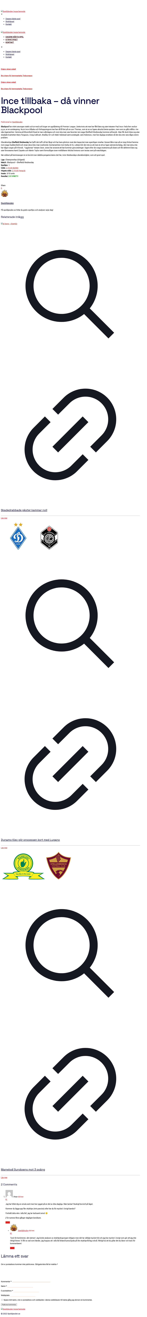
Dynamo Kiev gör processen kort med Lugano (30, 840)
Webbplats (5, 1295)
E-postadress (7, 1291)
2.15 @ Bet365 (12, 168)
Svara (8, 1222)
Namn (4, 1286)
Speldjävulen (17, 122)
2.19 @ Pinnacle (18, 171)
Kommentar (6, 1281)
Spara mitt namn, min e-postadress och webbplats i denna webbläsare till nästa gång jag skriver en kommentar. (48, 1300)
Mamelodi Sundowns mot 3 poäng (23, 1169)
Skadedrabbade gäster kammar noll (24, 510)
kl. (6, 1199)
